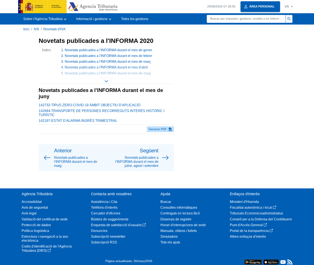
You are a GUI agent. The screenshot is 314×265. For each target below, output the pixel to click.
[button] (289, 6)
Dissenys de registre (175, 219)
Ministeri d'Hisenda (244, 202)
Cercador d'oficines (105, 213)
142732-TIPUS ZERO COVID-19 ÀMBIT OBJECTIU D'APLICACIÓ (89, 105)
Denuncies (99, 231)
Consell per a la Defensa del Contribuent (261, 219)
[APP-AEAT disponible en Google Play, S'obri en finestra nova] (253, 262)
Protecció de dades (36, 225)
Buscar (165, 202)
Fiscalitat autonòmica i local (251, 207)
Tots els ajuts (170, 242)
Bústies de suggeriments (109, 219)
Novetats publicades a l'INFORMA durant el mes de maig (108, 73)
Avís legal (29, 213)
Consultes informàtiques (178, 207)
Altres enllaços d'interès (248, 236)
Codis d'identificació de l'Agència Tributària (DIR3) (47, 248)
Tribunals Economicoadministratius (256, 213)
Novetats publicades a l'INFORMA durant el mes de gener (108, 50)
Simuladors (169, 236)
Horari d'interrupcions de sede (183, 225)
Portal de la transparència (249, 231)
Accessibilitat (32, 202)
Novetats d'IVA (54, 29)
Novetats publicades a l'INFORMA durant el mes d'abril (106, 67)
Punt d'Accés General (246, 225)
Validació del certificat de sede (45, 219)
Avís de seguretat (35, 207)
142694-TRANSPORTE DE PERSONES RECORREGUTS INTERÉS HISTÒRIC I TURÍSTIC (101, 113)
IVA (36, 29)
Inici (26, 29)
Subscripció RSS (104, 242)
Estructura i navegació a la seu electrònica (45, 238)
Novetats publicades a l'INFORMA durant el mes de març (108, 61)
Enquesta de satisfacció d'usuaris (116, 225)
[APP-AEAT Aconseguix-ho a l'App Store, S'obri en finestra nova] (271, 262)
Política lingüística (35, 231)
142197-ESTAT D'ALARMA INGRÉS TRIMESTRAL (78, 120)
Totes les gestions (134, 19)
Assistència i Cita (104, 202)
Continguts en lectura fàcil (180, 213)
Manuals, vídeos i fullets (178, 231)
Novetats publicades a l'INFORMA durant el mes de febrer (108, 56)
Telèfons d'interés (104, 207)
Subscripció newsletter (108, 236)
